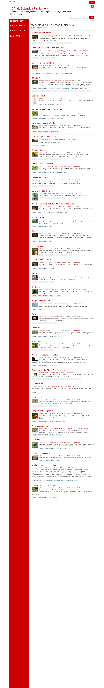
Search (91, 17)
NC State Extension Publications (29, 8)
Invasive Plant (44, 145)
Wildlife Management (48, 73)
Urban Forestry (51, 212)
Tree (76, 378)
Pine (80, 378)
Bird (60, 91)
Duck (65, 448)
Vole (86, 88)
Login (92, 2)
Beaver (58, 460)
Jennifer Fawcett (44, 65)
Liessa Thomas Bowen (63, 50)
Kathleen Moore (72, 80)
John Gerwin (68, 206)
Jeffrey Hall (68, 112)
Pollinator (55, 91)
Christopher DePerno (57, 80)
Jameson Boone (56, 372)
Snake (49, 91)
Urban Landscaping (58, 43)
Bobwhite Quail (53, 336)
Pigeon (75, 91)
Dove (71, 255)
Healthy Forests (75, 139)
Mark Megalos (62, 125)
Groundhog (82, 91)
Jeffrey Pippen (55, 35)
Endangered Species (54, 159)
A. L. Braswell (51, 428)
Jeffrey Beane (61, 112)
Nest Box (52, 268)
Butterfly (40, 43)
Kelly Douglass (62, 139)
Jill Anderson (55, 112)
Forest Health (36, 145)
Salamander (58, 434)
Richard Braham (73, 50)
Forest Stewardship (37, 378)
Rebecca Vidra (50, 51)
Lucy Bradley (65, 80)
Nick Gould (43, 289)
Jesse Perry (82, 35)
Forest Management (37, 73)
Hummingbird (43, 91)
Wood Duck (59, 448)
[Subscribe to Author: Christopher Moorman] (92, 6)
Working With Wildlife (62, 98)
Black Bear (52, 295)
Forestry (57, 73)
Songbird (52, 88)
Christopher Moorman (45, 35)
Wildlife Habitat (48, 43)
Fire (62, 73)
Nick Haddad (69, 35)
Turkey (51, 350)
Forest (76, 480)
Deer (81, 88)
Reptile (53, 118)
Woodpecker (35, 91)
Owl (55, 323)
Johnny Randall (42, 51)
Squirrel (52, 186)
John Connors (62, 35)
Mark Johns (76, 35)
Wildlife (34, 43)
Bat (50, 241)
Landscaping (35, 58)
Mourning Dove (64, 255)
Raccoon (70, 91)
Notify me (76, 20)
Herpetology (60, 118)
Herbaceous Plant (54, 131)
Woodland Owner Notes (71, 372)
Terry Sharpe (63, 65)
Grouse (51, 406)
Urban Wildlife (51, 36)
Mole (88, 91)
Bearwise (58, 295)
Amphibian (35, 118)
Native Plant (52, 58)
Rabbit (65, 91)
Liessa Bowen (43, 125)
